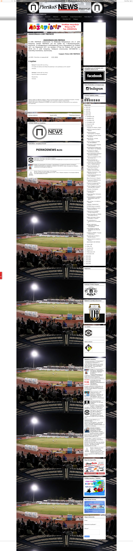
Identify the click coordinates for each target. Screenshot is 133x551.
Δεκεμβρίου (89, 116)
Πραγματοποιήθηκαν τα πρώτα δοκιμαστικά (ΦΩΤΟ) (93, 208)
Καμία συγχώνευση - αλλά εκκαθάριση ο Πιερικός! (95, 392)
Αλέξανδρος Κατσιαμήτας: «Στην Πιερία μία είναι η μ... (94, 172)
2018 (87, 113)
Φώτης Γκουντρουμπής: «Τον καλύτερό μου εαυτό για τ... (93, 166)
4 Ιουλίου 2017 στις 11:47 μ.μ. (42, 64)
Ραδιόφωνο (75, 19)
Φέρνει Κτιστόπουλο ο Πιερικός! (94, 178)
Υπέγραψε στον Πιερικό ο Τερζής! (94, 127)
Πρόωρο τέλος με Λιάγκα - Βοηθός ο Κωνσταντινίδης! (93, 169)
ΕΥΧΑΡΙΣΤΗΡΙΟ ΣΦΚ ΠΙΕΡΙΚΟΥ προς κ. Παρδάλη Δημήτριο (94, 163)
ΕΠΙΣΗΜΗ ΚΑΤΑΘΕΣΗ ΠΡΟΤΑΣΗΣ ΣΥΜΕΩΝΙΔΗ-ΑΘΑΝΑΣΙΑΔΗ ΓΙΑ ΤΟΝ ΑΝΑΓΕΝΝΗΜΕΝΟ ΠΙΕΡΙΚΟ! (96, 430)
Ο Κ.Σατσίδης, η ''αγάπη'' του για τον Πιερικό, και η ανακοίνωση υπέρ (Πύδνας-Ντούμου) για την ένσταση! (93, 439)
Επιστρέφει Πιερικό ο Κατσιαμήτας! (91, 191)
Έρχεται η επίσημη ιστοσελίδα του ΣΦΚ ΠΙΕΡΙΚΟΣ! (93, 142)
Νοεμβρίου (89, 118)
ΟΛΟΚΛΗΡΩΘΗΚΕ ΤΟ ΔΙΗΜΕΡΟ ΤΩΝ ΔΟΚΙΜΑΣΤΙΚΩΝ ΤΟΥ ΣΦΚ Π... (94, 198)
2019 (87, 111)
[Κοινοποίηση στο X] (54, 57)
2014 (87, 259)
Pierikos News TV (88, 16)
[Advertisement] (54, 109)
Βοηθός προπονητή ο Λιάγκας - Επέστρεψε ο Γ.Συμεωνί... (94, 218)
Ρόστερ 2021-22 (64, 16)
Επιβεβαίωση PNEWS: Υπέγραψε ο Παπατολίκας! (94, 233)
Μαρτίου (89, 250)
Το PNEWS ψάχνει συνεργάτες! (93, 206)
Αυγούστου (89, 124)
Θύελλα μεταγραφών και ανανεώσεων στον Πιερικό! (93, 160)
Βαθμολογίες (55, 16)
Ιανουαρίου (89, 253)
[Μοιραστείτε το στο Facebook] (56, 57)
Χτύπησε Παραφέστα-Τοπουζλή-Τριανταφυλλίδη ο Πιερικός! (94, 186)
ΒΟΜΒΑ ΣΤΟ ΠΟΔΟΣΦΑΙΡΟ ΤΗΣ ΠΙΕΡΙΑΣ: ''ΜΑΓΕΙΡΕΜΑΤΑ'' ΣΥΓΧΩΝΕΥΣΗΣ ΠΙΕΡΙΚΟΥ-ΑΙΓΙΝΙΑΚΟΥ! (55, 164)
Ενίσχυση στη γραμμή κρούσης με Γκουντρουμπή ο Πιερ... (93, 183)
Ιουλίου (89, 125)
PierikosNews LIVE (67, 19)
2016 (87, 256)
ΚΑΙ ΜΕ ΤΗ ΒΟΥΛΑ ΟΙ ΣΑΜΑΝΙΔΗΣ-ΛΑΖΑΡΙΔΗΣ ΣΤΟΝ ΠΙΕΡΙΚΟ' (93, 225)
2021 (87, 107)
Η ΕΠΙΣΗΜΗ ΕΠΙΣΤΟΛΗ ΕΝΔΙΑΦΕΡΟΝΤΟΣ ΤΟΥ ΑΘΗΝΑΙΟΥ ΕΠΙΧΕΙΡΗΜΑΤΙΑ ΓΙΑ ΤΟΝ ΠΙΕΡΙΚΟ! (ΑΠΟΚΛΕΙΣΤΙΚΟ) (97, 382)
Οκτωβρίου (89, 120)
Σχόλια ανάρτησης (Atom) (57, 119)
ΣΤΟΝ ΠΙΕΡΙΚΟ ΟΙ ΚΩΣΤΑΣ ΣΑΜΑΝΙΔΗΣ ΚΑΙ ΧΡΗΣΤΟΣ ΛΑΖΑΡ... (93, 229)
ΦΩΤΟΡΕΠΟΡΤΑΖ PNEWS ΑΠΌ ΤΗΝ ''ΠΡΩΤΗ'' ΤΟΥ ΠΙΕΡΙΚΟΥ (94, 148)
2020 (87, 109)
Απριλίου (89, 248)
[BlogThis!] (53, 57)
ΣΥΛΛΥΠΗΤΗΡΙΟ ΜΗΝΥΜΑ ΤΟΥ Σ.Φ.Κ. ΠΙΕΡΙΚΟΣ (94, 176)
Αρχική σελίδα (31, 16)
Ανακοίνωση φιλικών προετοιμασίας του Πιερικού (93, 133)
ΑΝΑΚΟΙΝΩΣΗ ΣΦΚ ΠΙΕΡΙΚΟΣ (93, 242)
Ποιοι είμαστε (40, 16)
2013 (87, 261)
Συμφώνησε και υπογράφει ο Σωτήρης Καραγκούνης (93, 212)
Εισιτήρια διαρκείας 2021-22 (76, 16)
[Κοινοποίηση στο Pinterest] (57, 57)
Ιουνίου (89, 244)
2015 (87, 258)
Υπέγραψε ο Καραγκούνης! (93, 204)
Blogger (75, 548)
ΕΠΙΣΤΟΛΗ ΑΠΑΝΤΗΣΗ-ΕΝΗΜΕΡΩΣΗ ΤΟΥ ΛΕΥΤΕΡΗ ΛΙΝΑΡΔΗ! (96, 402)
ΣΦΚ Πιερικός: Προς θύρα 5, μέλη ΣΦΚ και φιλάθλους (45, 158)
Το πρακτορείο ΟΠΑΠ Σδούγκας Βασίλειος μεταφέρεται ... (94, 180)
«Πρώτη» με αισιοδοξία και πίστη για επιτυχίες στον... (94, 157)
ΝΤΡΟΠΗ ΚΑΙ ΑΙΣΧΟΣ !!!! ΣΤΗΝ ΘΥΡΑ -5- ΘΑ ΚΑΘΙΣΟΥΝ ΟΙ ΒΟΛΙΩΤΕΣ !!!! (94, 362)
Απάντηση (34, 68)
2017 (87, 114)
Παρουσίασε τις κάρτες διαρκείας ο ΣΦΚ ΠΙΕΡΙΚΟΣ (94, 145)
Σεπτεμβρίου (90, 122)
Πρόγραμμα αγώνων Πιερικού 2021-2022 (37, 19)
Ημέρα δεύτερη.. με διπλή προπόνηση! (92, 139)
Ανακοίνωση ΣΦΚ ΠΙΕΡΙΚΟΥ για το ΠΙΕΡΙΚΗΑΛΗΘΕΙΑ (92, 420)
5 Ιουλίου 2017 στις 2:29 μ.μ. (42, 72)
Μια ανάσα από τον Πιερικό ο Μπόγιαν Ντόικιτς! (93, 236)
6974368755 (73, 49)
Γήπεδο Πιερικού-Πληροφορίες (54, 19)
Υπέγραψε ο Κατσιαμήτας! (92, 189)
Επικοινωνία (47, 16)
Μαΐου (88, 246)
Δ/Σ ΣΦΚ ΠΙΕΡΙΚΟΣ (98, 16)
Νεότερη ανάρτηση (33, 115)
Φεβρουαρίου (90, 251)
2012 (87, 263)
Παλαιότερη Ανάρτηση (74, 115)
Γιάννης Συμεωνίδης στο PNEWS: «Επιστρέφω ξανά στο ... (94, 215)
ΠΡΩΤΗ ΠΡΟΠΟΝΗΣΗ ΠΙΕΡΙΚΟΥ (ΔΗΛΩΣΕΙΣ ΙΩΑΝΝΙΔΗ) (94, 154)
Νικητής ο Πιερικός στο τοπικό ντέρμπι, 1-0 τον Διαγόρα (45, 171)
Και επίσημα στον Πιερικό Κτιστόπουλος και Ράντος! (93, 151)
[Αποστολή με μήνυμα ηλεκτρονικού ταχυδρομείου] (52, 57)
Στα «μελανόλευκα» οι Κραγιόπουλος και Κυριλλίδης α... (94, 221)
